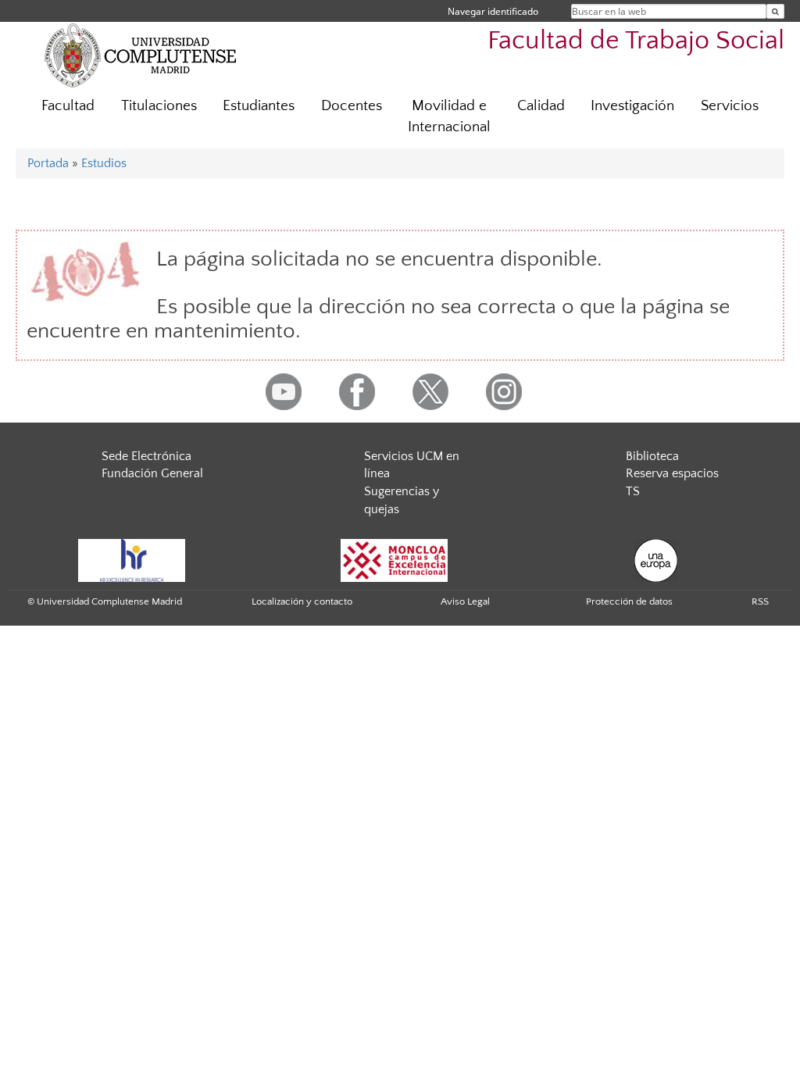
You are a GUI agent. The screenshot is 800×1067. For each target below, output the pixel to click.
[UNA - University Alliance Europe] (655, 559)
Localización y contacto (302, 601)
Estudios (104, 163)
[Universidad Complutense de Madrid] (141, 55)
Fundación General (152, 473)
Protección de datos (629, 601)
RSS (760, 601)
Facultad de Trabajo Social (636, 41)
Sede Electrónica (146, 456)
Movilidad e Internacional (449, 116)
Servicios (730, 106)
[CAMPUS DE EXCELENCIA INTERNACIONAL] (394, 559)
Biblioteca (652, 456)
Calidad (541, 106)
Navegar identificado (493, 11)
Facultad (68, 106)
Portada (48, 163)
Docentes (351, 106)
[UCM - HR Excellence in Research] (132, 559)
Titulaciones (159, 106)
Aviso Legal (465, 601)
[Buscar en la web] (775, 11)
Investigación (632, 106)
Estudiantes (259, 106)
